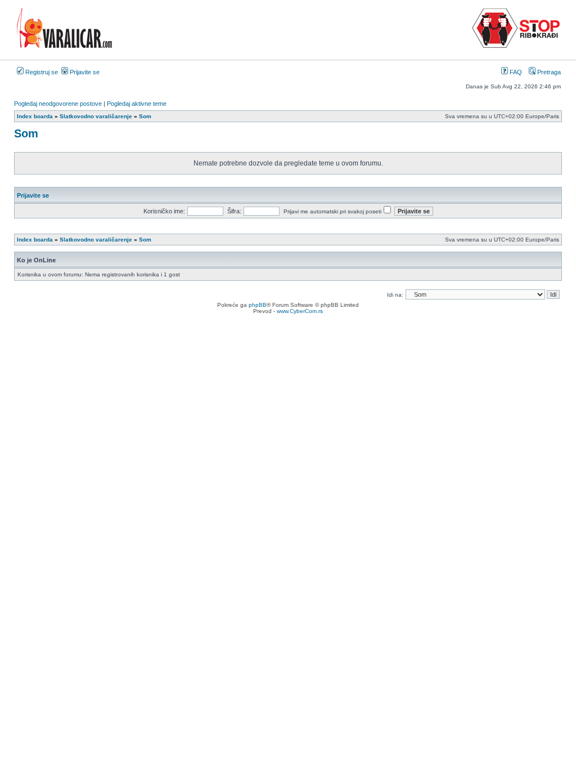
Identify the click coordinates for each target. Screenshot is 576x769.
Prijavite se (84, 72)
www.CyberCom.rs (300, 311)
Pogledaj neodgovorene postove (58, 103)
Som (26, 133)
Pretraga (548, 72)
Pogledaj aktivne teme (136, 103)
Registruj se (41, 72)
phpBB (258, 305)
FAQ (515, 72)
